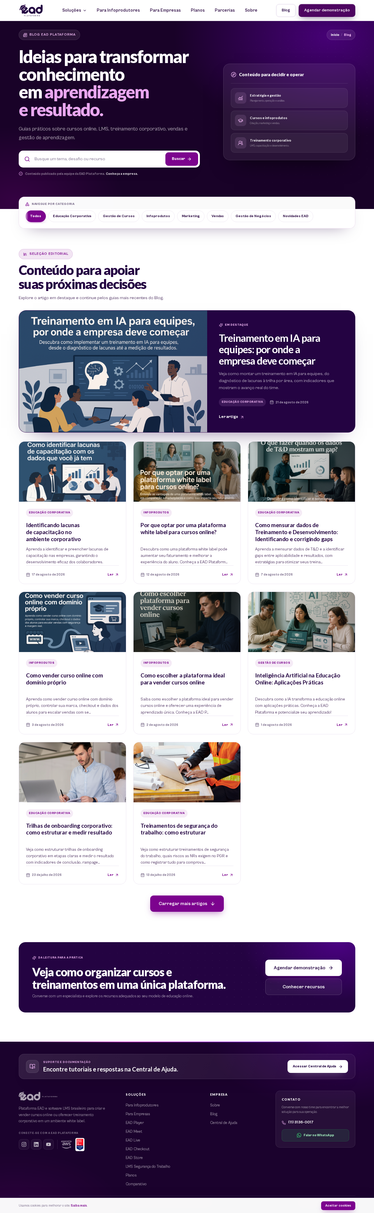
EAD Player (135, 1123)
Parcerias (225, 10)
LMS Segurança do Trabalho (148, 1167)
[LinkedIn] (36, 1144)
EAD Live (133, 1140)
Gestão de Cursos (119, 216)
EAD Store (134, 1158)
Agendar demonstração (327, 10)
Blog (286, 10)
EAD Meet (134, 1132)
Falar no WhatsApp (319, 1135)
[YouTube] (48, 1144)
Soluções (71, 10)
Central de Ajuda (223, 1123)
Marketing (191, 216)
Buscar (178, 159)
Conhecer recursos (304, 986)
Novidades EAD (296, 216)
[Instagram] (24, 1144)
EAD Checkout (138, 1149)
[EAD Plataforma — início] (31, 10)
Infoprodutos (158, 216)
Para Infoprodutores (118, 10)
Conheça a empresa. (122, 174)
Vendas (218, 216)
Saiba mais (79, 1205)
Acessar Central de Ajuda (314, 1066)
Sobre (251, 10)
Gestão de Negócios (253, 216)
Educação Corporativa (72, 216)
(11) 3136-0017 (301, 1122)
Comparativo (136, 1184)
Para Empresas (165, 10)
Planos (198, 10)
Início (335, 35)
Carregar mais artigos (183, 903)
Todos (35, 216)
